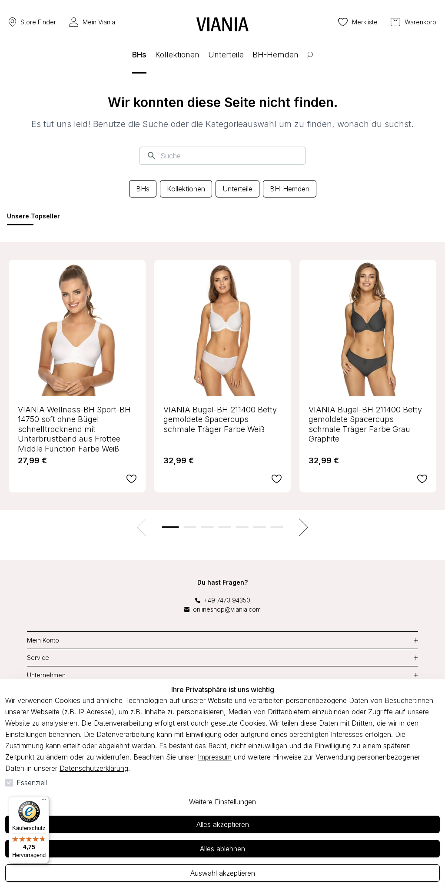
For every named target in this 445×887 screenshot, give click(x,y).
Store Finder (38, 22)
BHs (142, 188)
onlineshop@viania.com (227, 609)
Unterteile (237, 188)
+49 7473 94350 (227, 600)
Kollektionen (186, 188)
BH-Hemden (289, 188)
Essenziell (32, 782)
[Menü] (44, 801)
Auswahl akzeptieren (222, 873)
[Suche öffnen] (310, 61)
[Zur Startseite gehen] (222, 24)
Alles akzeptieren (222, 824)
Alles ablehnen (222, 848)
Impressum (215, 757)
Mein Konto (43, 640)
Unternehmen (46, 675)
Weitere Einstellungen (222, 801)
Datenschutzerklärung (94, 768)
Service (38, 657)
